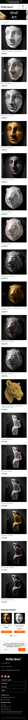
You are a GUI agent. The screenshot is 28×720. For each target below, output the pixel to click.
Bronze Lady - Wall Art (7, 567)
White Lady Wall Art (7, 439)
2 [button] (12, 635)
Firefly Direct (7, 718)
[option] (6, 623)
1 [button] (11, 635)
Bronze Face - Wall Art (7, 180)
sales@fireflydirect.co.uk (13, 670)
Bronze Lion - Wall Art (7, 341)
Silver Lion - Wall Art (7, 373)
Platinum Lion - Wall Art (8, 276)
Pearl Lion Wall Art (6, 244)
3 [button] (14, 635)
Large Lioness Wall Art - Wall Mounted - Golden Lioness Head (12, 406)
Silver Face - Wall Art (7, 115)
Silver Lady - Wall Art (7, 503)
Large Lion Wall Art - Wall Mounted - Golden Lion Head (14, 308)
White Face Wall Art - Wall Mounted (11, 51)
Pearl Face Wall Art (6, 83)
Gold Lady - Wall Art (7, 535)
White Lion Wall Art (6, 212)
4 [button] (15, 635)
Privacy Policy (23, 718)
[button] (26, 6)
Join (22, 649)
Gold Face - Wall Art (7, 147)
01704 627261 (6, 700)
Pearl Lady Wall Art (6, 471)
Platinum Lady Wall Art (7, 599)
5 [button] (16, 635)
